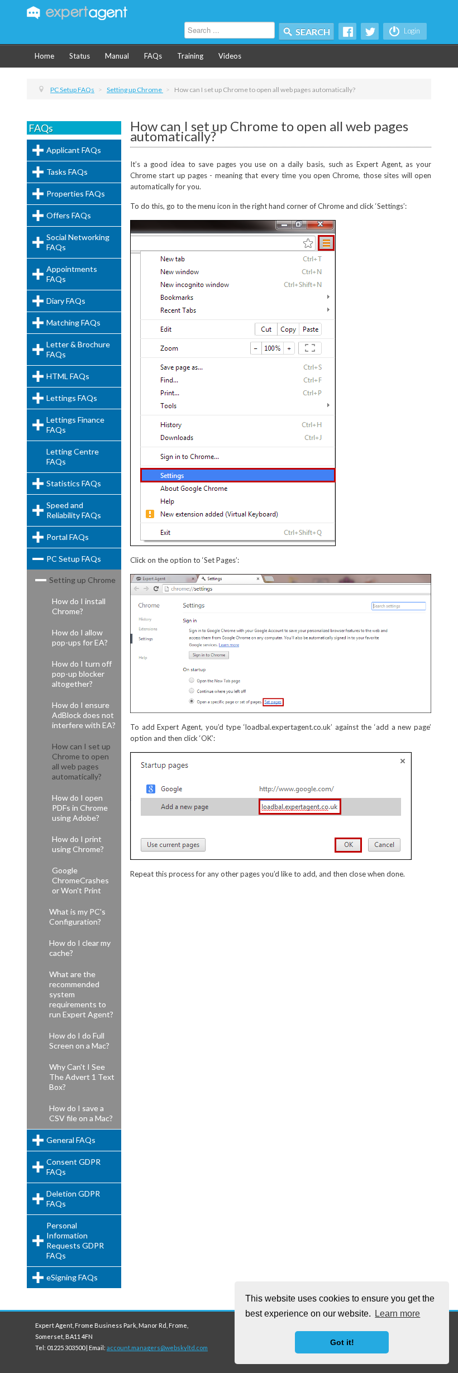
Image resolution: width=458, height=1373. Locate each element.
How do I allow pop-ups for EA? (80, 637)
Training (190, 55)
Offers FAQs (68, 215)
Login (411, 30)
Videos (229, 55)
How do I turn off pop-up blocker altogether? (82, 673)
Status (79, 55)
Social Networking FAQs (77, 242)
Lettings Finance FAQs (75, 424)
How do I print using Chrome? (78, 844)
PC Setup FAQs (73, 558)
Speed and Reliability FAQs (73, 510)
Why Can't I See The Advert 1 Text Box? (82, 1077)
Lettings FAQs (71, 398)
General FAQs (71, 1140)
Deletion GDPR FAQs (73, 1198)
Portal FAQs (67, 537)
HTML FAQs (67, 376)
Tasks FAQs (67, 171)
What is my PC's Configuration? (77, 916)
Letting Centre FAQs (72, 456)
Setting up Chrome (82, 580)
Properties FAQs (75, 193)
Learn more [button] (397, 1313)
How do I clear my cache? (80, 948)
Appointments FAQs (71, 274)
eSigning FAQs (72, 1277)
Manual (117, 55)
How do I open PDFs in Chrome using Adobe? (80, 807)
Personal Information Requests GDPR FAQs (75, 1240)
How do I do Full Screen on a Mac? (79, 1040)
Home (44, 55)
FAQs (153, 55)
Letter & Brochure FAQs (78, 349)
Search (312, 31)
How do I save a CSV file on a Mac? (81, 1113)
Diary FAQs (65, 300)
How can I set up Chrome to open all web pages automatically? (81, 761)
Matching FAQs (73, 322)
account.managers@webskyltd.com (157, 1347)
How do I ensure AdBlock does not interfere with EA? (84, 715)
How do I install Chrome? (79, 606)
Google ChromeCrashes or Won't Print (80, 880)
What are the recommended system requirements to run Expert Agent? (81, 994)
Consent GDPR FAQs (73, 1166)
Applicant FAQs (73, 150)
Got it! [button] (342, 1342)
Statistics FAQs (73, 483)
